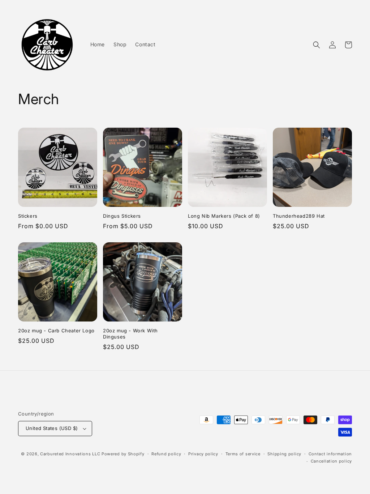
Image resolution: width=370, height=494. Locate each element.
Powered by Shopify (123, 453)
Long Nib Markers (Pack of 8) (224, 216)
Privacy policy (203, 453)
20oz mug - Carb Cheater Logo (56, 330)
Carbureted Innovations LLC (70, 453)
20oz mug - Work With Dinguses (130, 334)
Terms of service (243, 453)
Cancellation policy (331, 461)
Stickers (28, 216)
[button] (316, 45)
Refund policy (166, 453)
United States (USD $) (52, 428)
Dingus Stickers (122, 216)
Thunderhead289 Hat (299, 216)
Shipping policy (284, 453)
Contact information (330, 453)
